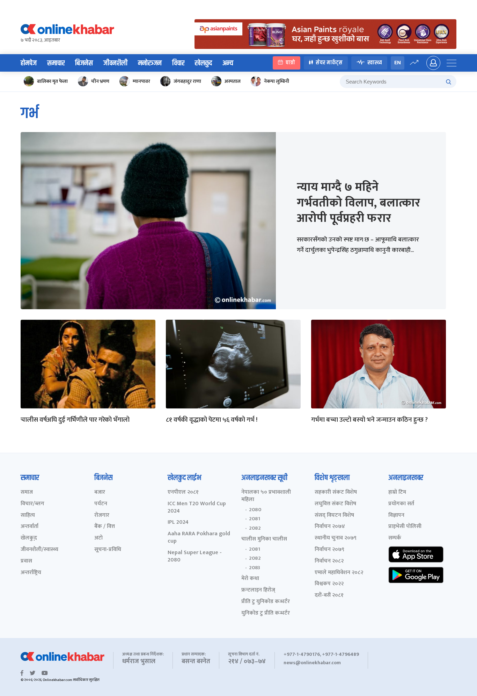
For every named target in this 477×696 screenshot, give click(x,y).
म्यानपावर (141, 81)
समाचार (56, 63)
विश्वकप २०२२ (329, 584)
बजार (99, 492)
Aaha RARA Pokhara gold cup (199, 537)
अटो (98, 538)
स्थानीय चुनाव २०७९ (336, 538)
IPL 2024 (178, 522)
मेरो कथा (250, 578)
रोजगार (101, 515)
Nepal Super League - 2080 (195, 556)
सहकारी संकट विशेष (336, 492)
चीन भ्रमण (100, 81)
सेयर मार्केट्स (329, 62)
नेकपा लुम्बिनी (276, 81)
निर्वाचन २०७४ (330, 526)
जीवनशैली (115, 63)
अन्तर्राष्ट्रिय (31, 573)
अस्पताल (233, 81)
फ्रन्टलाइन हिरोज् (258, 590)
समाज (27, 492)
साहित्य (28, 515)
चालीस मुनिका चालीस (264, 539)
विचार (178, 63)
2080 (255, 509)
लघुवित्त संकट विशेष (335, 504)
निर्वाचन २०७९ (329, 549)
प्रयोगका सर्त (401, 504)
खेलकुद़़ (29, 538)
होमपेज (29, 63)
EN (397, 62)
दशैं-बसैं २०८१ (329, 595)
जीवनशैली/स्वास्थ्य (39, 549)
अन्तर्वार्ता (29, 526)
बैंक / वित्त (104, 526)
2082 (255, 528)
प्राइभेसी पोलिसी (404, 526)
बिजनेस (84, 63)
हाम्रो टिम (397, 492)
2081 (254, 518)
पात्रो (290, 62)
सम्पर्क (394, 538)
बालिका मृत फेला (52, 81)
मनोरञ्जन (150, 63)
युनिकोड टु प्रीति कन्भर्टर (265, 613)
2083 (254, 567)
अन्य (227, 63)
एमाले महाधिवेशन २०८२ (339, 573)
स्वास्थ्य (374, 62)
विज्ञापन (396, 515)
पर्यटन (100, 504)
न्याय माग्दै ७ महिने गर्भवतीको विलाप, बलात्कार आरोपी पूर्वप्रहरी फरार (358, 202)
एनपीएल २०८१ (183, 492)
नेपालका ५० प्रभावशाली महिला (266, 496)
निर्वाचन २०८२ (329, 561)
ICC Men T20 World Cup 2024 (197, 507)
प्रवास (26, 561)
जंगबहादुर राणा (187, 81)
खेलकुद (203, 63)
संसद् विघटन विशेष (334, 515)
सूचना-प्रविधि (107, 549)
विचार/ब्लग (32, 504)
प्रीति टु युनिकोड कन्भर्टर (265, 602)
